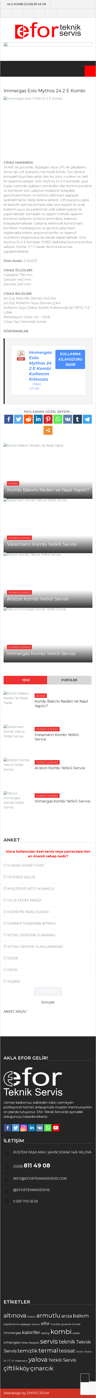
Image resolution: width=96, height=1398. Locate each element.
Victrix (79, 1351)
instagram (28, 13)
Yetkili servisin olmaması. (31, 935)
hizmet (76, 1324)
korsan (76, 1333)
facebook (5, 13)
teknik (67, 1341)
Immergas (12, 1333)
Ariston (31, 1316)
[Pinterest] (48, 419)
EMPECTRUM (38, 1393)
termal (48, 1350)
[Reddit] (28, 419)
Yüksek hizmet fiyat (25, 866)
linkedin (50, 13)
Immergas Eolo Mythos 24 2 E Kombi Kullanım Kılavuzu (40, 366)
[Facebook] (8, 419)
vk (61, 13)
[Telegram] (87, 419)
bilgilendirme (11, 1324)
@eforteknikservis (31, 1190)
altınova (15, 1315)
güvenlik (66, 1324)
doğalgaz (25, 1324)
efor (45, 1323)
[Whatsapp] (57, 419)
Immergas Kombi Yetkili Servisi (41, 653)
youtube (39, 13)
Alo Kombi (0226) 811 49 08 (26, 4)
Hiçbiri (13, 981)
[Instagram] (23, 1127)
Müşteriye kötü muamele (31, 889)
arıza (66, 1316)
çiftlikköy (16, 1368)
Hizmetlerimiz (19, 538)
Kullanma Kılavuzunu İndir (70, 359)
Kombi (13, 483)
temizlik (28, 1351)
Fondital (55, 1324)
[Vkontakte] (67, 419)
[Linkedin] (38, 419)
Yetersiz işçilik (21, 877)
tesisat (67, 1351)
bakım (81, 1316)
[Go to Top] (84, 1377)
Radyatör (34, 1342)
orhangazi (12, 1342)
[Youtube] (55, 1127)
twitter (17, 13)
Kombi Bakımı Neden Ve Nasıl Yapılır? (48, 490)
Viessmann (21, 1360)
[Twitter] (18, 419)
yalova (38, 1359)
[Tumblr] (77, 419)
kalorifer (31, 1332)
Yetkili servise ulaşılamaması (35, 947)
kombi (61, 1332)
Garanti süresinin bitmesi (31, 924)
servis (49, 1341)
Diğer (12, 958)
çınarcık (41, 1368)
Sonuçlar (48, 1002)
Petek (24, 1342)
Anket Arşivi (15, 1012)
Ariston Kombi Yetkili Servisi (38, 599)
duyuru (36, 1324)
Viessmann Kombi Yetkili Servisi (42, 544)
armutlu (48, 1315)
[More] (48, 430)
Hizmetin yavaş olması (28, 912)
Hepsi (12, 970)
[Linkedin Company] (31, 1127)
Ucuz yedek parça (24, 900)
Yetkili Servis (62, 1360)
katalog (45, 1333)
